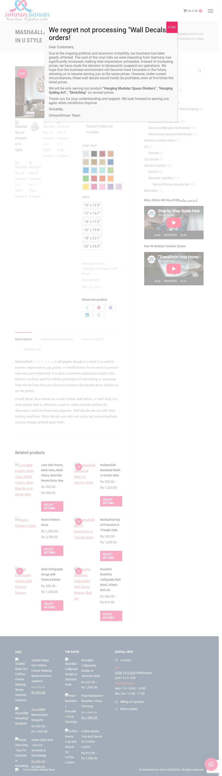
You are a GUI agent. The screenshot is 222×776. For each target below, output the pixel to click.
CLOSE (172, 27)
